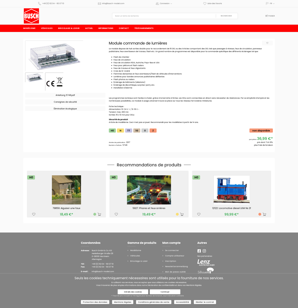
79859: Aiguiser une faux (66, 208)
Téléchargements (143, 28)
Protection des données (95, 302)
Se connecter (172, 250)
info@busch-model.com (113, 3)
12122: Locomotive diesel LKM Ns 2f (231, 208)
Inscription (170, 261)
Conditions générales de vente (153, 302)
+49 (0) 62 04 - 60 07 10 (53, 3)
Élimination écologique (65, 108)
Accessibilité (182, 302)
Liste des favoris (214, 3)
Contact (124, 28)
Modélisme (29, 28)
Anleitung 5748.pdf (65, 95)
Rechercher (226, 16)
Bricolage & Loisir (69, 28)
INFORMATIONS (105, 28)
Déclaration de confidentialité (161, 285)
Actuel (89, 28)
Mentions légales (193, 285)
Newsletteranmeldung (176, 266)
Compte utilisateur (174, 255)
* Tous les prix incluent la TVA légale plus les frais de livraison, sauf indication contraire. (148, 295)
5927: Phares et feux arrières (149, 208)
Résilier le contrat (205, 302)
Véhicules (47, 28)
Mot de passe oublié (175, 271)
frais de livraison (265, 145)
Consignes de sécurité (65, 102)
